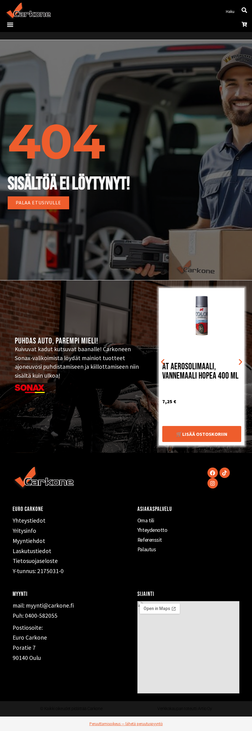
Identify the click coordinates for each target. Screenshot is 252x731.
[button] (10, 24)
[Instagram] (212, 483)
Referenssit (149, 539)
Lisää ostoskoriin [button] (204, 434)
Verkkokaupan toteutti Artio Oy (184, 708)
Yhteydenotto (152, 530)
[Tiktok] (224, 473)
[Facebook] (212, 473)
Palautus (146, 549)
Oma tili (145, 520)
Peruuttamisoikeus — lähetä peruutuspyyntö (126, 723)
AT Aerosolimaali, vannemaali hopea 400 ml (200, 371)
